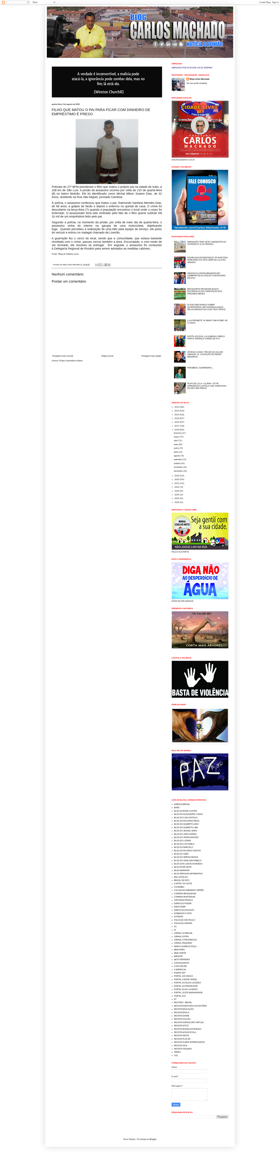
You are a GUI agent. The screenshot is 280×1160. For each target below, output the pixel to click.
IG (175, 930)
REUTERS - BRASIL (183, 1002)
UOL (176, 1055)
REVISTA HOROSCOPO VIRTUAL (189, 1022)
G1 (175, 926)
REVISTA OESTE (181, 1035)
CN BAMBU (179, 887)
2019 (177, 476)
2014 (177, 415)
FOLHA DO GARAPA (183, 923)
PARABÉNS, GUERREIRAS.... (200, 368)
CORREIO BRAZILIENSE (185, 893)
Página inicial (107, 356)
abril (176, 440)
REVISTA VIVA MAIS (183, 1049)
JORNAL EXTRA (181, 936)
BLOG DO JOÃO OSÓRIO (185, 834)
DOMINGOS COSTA (183, 913)
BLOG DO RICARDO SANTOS (187, 851)
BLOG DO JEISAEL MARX (185, 831)
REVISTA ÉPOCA (181, 1012)
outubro (177, 463)
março (177, 437)
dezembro (178, 471)
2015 (177, 418)
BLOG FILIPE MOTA (183, 867)
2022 (177, 487)
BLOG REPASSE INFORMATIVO (188, 874)
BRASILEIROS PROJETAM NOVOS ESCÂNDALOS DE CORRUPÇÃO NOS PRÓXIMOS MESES (204, 291)
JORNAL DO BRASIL (183, 933)
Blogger (153, 1139)
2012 (177, 407)
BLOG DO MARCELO (183, 847)
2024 (177, 495)
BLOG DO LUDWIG (182, 840)
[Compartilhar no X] (103, 264)
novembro (178, 467)
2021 (177, 483)
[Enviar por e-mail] (96, 264)
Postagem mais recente (62, 356)
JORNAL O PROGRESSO (185, 940)
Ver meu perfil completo (196, 83)
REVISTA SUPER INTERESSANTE (189, 1042)
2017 (177, 426)
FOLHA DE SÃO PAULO (184, 920)
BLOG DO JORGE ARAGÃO (186, 837)
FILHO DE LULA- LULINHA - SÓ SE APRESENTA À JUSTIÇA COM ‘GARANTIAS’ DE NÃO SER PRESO (207, 385)
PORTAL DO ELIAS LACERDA (187, 983)
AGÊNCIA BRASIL (182, 804)
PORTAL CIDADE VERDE (185, 979)
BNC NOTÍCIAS (181, 877)
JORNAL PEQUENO (183, 943)
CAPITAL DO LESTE (183, 883)
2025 (177, 498)
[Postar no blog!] (99, 264)
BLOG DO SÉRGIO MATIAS (186, 857)
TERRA (177, 1052)
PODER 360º (180, 973)
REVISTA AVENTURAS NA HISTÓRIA (190, 1006)
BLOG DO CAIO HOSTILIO (185, 817)
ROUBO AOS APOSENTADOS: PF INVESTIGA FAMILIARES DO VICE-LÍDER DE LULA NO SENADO (207, 259)
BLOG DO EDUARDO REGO (186, 821)
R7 (175, 999)
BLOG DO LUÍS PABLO (184, 844)
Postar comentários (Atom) (71, 361)
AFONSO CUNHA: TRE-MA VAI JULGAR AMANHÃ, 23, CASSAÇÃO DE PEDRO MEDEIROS (205, 354)
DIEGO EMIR (180, 907)
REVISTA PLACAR (182, 1039)
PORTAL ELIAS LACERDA (186, 989)
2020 (177, 479)
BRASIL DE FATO (181, 880)
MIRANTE (178, 956)
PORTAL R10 (180, 996)
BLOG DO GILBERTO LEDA (186, 824)
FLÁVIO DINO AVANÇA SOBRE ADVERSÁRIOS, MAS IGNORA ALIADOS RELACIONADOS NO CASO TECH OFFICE (206, 307)
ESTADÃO (178, 916)
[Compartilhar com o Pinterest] (109, 264)
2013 (177, 411)
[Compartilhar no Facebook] (106, 264)
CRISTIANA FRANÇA (183, 900)
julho (176, 452)
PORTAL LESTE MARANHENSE (188, 992)
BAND (177, 807)
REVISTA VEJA (180, 1045)
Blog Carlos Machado (199, 79)
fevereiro (178, 433)
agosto (177, 456)
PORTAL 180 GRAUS (183, 976)
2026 (177, 502)
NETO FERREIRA (182, 959)
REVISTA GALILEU (182, 1019)
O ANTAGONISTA (181, 963)
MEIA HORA (179, 950)
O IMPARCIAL (180, 969)
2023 (177, 491)
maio (176, 444)
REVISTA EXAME (181, 1016)
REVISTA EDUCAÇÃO (184, 1009)
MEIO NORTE (180, 953)
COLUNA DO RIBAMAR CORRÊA (189, 890)
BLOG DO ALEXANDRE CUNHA (188, 814)
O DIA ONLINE (180, 966)
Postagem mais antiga (151, 356)
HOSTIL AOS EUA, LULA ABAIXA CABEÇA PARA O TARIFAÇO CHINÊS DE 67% (206, 337)
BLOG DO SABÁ (181, 854)
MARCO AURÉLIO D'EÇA (185, 946)
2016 (177, 422)
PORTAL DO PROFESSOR (186, 986)
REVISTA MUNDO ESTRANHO (187, 1029)
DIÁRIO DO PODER (183, 903)
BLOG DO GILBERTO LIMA (186, 827)
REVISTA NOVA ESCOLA (185, 1032)
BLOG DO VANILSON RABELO (187, 860)
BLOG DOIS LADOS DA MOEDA (188, 864)
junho (176, 448)
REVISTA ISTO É (181, 1026)
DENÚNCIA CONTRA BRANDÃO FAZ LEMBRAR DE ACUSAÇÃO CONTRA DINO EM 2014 (206, 275)
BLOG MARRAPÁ (182, 870)
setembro (178, 459)
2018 (177, 430)
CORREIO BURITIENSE (184, 897)
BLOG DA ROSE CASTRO (185, 811)
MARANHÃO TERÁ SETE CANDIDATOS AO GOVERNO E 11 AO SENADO (206, 243)
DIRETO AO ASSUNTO (184, 910)
